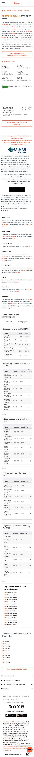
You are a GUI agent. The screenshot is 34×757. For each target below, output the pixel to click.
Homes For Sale (11, 10)
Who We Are (7, 696)
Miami (26, 10)
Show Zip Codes (17, 669)
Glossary (6, 699)
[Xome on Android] (22, 715)
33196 (6, 618)
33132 (5, 595)
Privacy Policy (7, 739)
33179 (5, 602)
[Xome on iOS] (11, 715)
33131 (5, 592)
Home (3, 10)
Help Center (25, 696)
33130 (5, 597)
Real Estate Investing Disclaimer (13, 746)
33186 (6, 608)
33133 (5, 604)
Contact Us (16, 696)
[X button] (18, 707)
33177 (5, 625)
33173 (3, 12)
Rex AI (22, 702)
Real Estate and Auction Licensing (13, 722)
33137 (5, 599)
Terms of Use (19, 737)
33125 (5, 620)
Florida (20, 10)
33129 (5, 611)
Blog (12, 699)
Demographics (23, 322)
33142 (6, 622)
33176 (5, 615)
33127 (5, 606)
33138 (5, 613)
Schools (9, 322)
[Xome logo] (17, 3)
